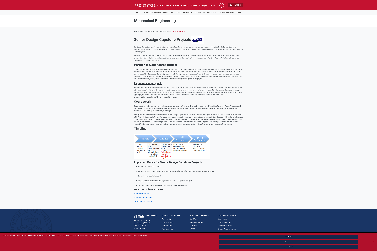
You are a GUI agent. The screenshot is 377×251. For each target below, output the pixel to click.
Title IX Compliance (196, 222)
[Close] (374, 241)
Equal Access (194, 219)
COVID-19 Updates (224, 222)
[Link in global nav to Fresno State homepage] (145, 5)
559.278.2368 (140, 229)
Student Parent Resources (227, 229)
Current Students (181, 5)
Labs (197, 12)
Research (187, 12)
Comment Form (167, 226)
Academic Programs (151, 12)
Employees (204, 5)
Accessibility (166, 219)
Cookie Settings (167, 222)
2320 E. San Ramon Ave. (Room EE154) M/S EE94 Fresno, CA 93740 (142, 223)
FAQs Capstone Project (142, 201)
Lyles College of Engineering (145, 31)
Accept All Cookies (288, 247)
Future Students (164, 5)
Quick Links (235, 5)
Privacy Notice (142, 235)
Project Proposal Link (141, 193)
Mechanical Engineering (163, 31)
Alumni (194, 5)
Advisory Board (227, 12)
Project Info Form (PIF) (142, 197)
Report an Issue (167, 229)
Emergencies (222, 219)
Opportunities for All (225, 226)
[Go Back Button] (197, 39)
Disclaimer (193, 226)
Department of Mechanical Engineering (145, 216)
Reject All (288, 242)
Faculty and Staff (171, 12)
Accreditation (209, 12)
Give (212, 5)
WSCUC (192, 229)
